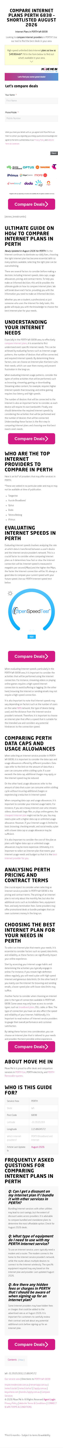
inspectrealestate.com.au (17, 1385)
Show (21, 1360)
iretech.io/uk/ (11, 1388)
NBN (19, 708)
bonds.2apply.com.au (30, 1392)
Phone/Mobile (11, 113)
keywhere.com (12, 1392)
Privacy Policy (39, 140)
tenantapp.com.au (38, 1385)
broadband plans (26, 1007)
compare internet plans (16, 343)
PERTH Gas (20, 1072)
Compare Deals (30, 204)
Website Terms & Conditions (32, 1403)
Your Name (10, 95)
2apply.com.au (40, 1388)
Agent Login (49, 1400)
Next (54, 153)
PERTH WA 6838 (42, 1379)
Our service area (12, 1379)
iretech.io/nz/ (25, 1388)
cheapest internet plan (16, 815)
